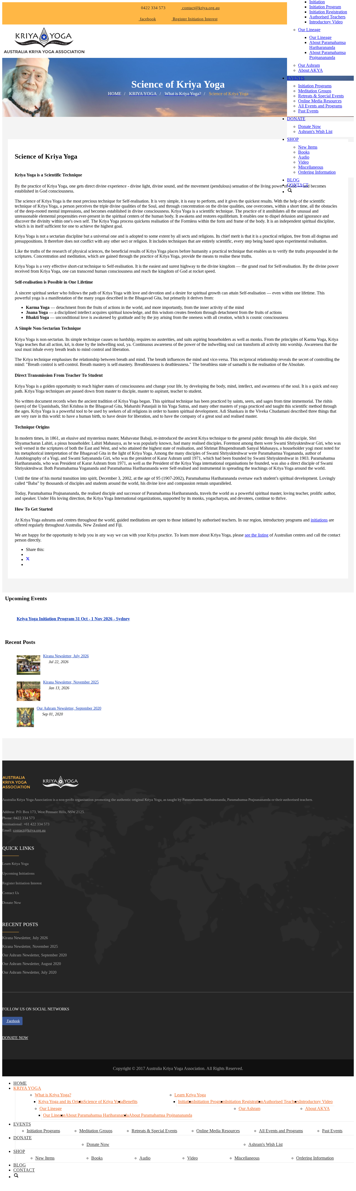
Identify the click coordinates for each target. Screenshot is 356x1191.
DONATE (296, 118)
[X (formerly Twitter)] (28, 559)
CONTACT (297, 185)
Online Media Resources (320, 101)
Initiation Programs (315, 85)
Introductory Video (326, 21)
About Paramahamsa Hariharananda (327, 45)
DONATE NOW (15, 1038)
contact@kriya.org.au (200, 8)
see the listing (256, 535)
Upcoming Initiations (18, 873)
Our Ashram (309, 65)
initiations (319, 520)
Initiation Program (325, 6)
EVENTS (296, 78)
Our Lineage (309, 29)
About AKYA (310, 70)
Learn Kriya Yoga (15, 864)
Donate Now (309, 126)
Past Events (308, 111)
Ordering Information (317, 172)
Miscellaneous (310, 167)
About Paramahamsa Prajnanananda (327, 55)
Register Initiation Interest (22, 883)
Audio (303, 157)
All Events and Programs (320, 106)
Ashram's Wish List (315, 131)
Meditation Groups (314, 90)
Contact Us (10, 893)
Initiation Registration (328, 11)
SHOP (293, 139)
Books (304, 152)
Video (303, 162)
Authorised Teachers (327, 16)
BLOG (293, 180)
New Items (307, 147)
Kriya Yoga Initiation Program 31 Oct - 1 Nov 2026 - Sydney (73, 618)
